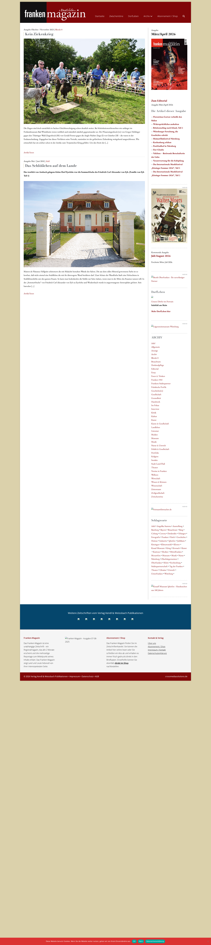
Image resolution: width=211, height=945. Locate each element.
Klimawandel (166, 544)
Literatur (155, 430)
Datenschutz (87, 676)
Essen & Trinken (158, 376)
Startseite (99, 16)
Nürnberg (155, 559)
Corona (162, 533)
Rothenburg (175, 562)
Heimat (154, 540)
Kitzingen (155, 544)
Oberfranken (156, 562)
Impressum (74, 676)
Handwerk (155, 401)
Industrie (163, 540)
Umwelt (171, 570)
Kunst (153, 419)
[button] (183, 15)
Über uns (152, 643)
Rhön (166, 562)
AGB (97, 676)
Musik (154, 441)
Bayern (163, 529)
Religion (154, 456)
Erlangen (182, 533)
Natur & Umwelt (158, 445)
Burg (181, 529)
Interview (155, 408)
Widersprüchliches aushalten (166, 124)
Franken (165, 537)
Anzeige (154, 350)
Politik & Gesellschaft (160, 449)
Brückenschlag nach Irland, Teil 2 (168, 127)
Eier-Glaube (158, 149)
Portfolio (155, 452)
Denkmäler (172, 533)
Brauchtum (156, 361)
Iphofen (172, 540)
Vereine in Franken (159, 471)
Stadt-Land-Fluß (158, 463)
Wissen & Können (158, 481)
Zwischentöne (116, 16)
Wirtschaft (155, 478)
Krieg (168, 548)
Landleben (155, 427)
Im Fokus (155, 405)
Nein (141, 941)
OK (134, 941)
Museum (155, 438)
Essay (153, 372)
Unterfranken (157, 573)
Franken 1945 (156, 379)
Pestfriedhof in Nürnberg (164, 146)
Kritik (153, 412)
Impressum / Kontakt (157, 649)
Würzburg (168, 573)
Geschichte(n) (157, 390)
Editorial (154, 368)
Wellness (154, 474)
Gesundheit (156, 398)
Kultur (154, 416)
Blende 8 (154, 357)
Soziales (154, 460)
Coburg (154, 533)
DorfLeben (133, 16)
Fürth (172, 537)
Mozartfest (156, 555)
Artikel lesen (29, 152)
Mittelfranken (176, 551)
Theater (154, 467)
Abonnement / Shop (167, 16)
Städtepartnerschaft (159, 566)
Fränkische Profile (158, 387)
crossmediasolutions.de (176, 676)
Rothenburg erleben (162, 142)
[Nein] (208, 941)
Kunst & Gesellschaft (160, 423)
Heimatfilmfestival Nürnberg (166, 138)
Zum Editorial (159, 100)
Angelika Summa (164, 526)
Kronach (176, 548)
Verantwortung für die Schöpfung (168, 160)
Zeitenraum (156, 489)
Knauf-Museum (158, 548)
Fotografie (155, 537)
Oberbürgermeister (169, 559)
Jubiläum (181, 540)
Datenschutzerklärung (157, 653)
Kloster (177, 544)
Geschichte (181, 537)
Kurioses (156, 551)
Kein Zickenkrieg (39, 34)
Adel (153, 343)
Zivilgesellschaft (157, 492)
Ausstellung (177, 526)
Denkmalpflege (157, 365)
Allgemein (155, 346)
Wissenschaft (156, 485)
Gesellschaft (156, 394)
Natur (181, 555)
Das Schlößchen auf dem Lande (51, 165)
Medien (154, 434)
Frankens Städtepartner (161, 383)
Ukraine (163, 570)
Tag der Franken (176, 566)
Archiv (147, 16)
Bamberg (155, 529)
